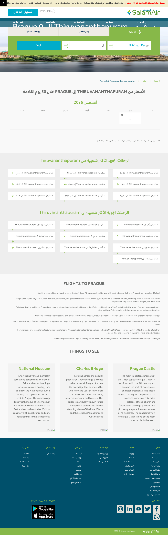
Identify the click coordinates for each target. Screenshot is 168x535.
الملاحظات (26, 458)
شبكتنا (131, 458)
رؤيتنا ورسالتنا (77, 458)
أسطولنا (79, 462)
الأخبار (79, 466)
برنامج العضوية (102, 454)
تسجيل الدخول (22, 12)
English (46, 11)
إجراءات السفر (33, 32)
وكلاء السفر (51, 454)
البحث (39, 45)
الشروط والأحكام (76, 479)
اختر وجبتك (156, 462)
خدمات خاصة (129, 470)
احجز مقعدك (155, 458)
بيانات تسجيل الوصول (152, 479)
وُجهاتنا (131, 454)
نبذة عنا (79, 454)
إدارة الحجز (84, 32)
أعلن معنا (25, 466)
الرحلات (132, 32)
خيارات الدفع (129, 466)
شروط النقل (77, 474)
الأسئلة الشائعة (24, 462)
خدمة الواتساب (155, 487)
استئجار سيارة (103, 462)
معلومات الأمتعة (128, 462)
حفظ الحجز (156, 483)
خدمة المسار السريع (153, 495)
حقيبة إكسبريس (154, 470)
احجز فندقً (104, 458)
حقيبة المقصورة (155, 491)
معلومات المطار (129, 474)
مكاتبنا (26, 454)
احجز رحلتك (156, 454)
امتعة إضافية (155, 466)
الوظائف (79, 470)
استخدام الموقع (76, 483)
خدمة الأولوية (155, 474)
